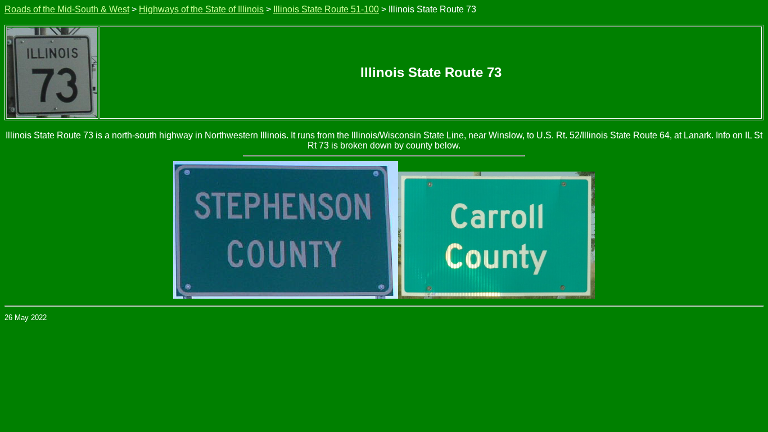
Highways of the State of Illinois (201, 9)
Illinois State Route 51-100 (326, 9)
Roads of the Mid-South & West (66, 9)
